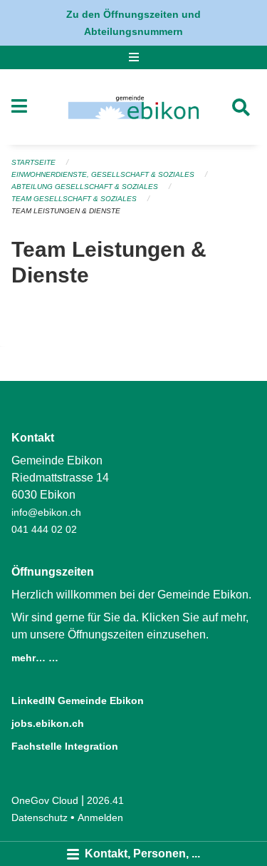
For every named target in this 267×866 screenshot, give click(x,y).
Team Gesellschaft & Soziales (74, 199)
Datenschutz (39, 817)
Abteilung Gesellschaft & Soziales (84, 186)
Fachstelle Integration (64, 746)
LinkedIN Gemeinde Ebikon (77, 700)
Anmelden (100, 817)
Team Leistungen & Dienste (65, 211)
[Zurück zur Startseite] (133, 107)
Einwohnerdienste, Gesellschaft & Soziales (102, 174)
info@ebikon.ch (46, 512)
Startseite (33, 162)
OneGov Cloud (44, 800)
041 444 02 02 (44, 529)
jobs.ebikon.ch (47, 723)
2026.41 (105, 800)
